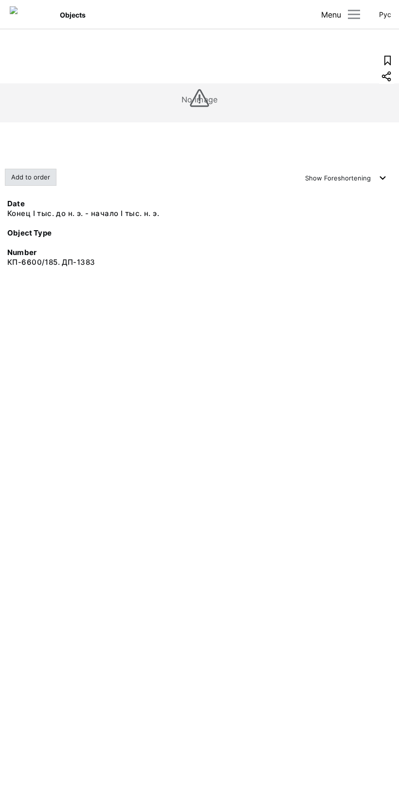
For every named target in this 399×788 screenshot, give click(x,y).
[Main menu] (354, 14)
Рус (385, 14)
